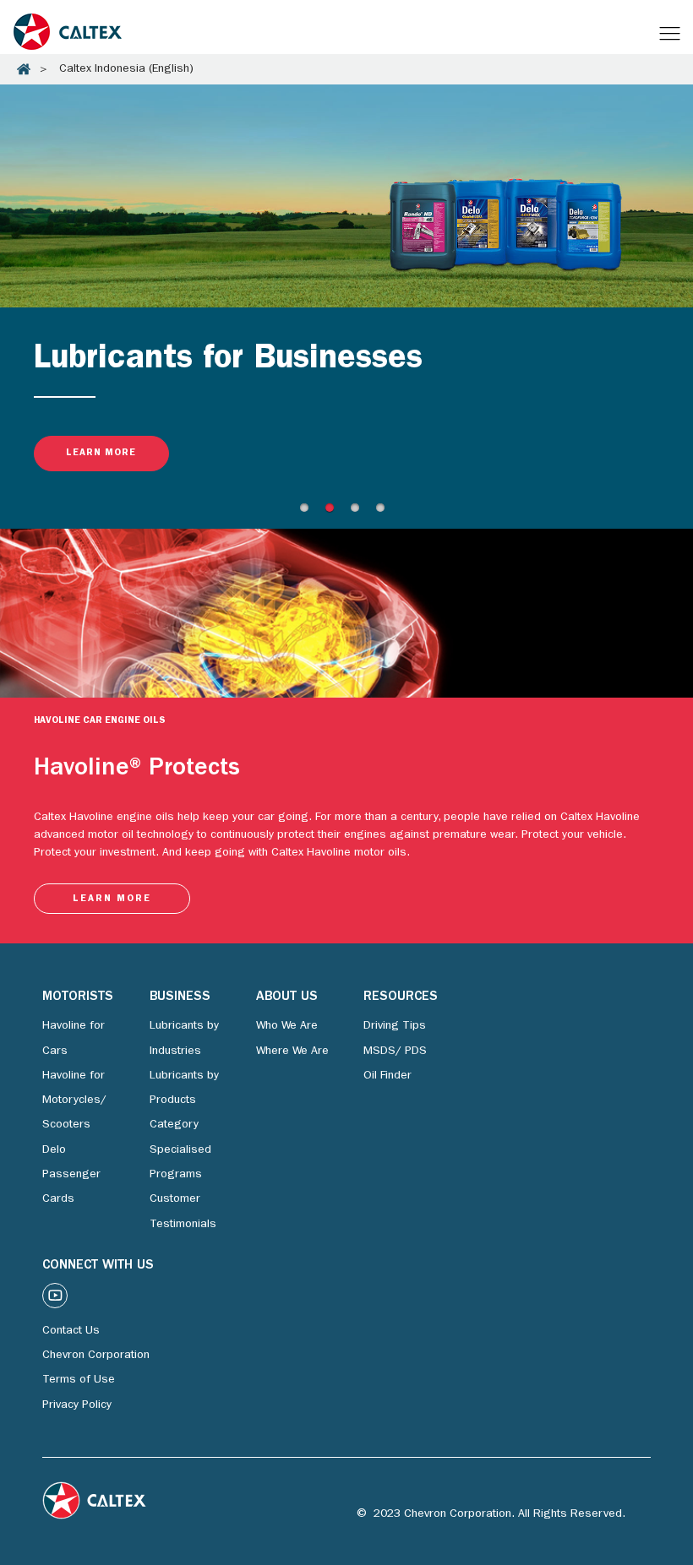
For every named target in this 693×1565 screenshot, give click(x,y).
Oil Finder (387, 1076)
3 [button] (359, 511)
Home (23, 69)
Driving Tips (394, 1026)
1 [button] (308, 511)
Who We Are (287, 1026)
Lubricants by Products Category (184, 1101)
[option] (346, 293)
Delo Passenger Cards (71, 1175)
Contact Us (71, 1331)
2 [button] (333, 511)
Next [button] (5, 504)
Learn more (101, 453)
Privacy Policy (77, 1405)
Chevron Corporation (96, 1355)
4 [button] (384, 511)
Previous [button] (5, 85)
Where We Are (292, 1051)
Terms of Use (78, 1380)
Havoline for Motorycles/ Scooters (74, 1101)
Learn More (112, 899)
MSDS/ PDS (395, 1051)
